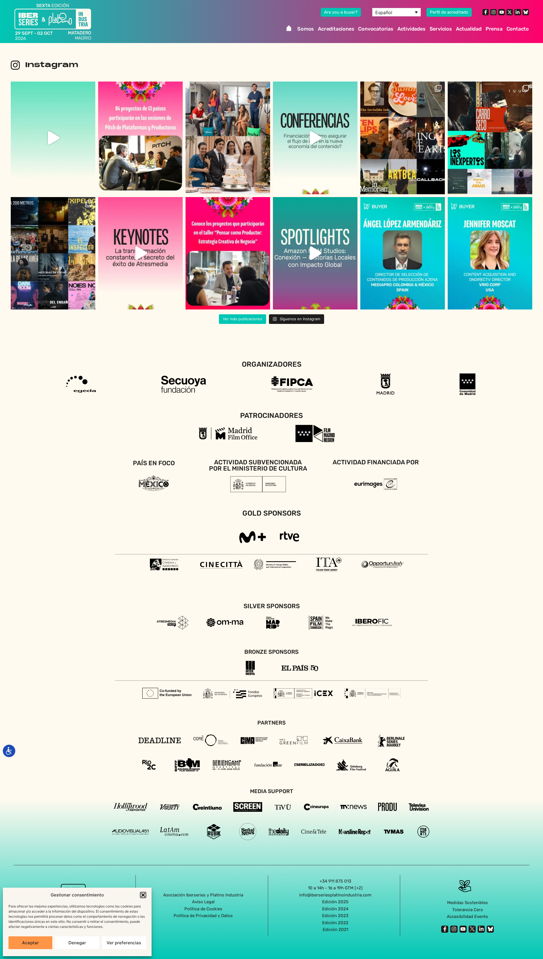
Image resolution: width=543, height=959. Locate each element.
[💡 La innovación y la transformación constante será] (140, 253)
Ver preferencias (124, 942)
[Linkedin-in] (517, 12)
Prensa (494, 29)
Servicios (441, 29)
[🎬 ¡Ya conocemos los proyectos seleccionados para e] (228, 253)
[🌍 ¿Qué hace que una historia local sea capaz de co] (315, 253)
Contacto (518, 29)
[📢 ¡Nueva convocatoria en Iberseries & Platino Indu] (53, 138)
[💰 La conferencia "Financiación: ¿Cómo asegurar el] (315, 138)
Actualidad (469, 29)
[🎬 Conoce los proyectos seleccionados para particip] (402, 138)
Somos (305, 29)
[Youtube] (501, 12)
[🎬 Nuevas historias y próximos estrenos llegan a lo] (228, 138)
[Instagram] (493, 12)
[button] (143, 895)
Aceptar (30, 942)
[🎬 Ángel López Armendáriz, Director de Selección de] (402, 253)
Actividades (411, 29)
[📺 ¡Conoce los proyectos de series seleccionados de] (53, 253)
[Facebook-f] (485, 12)
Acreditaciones (336, 29)
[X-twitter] (510, 12)
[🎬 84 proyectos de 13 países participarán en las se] (140, 138)
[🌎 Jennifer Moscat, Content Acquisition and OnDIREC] (490, 253)
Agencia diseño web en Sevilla (271, 941)
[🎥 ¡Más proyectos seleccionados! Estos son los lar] (490, 138)
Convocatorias (375, 29)
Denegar (77, 942)
